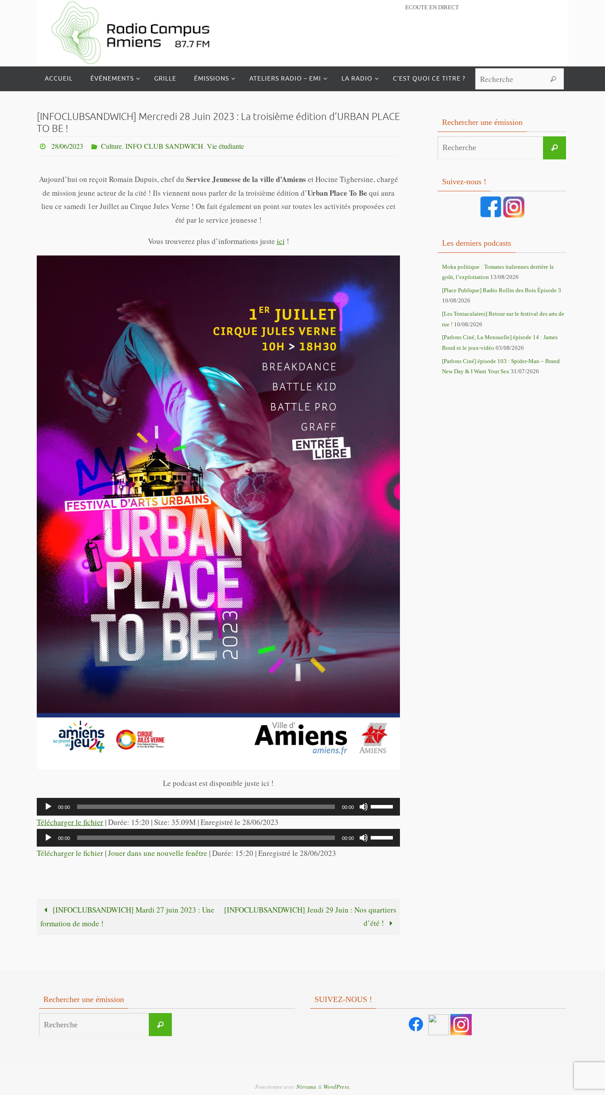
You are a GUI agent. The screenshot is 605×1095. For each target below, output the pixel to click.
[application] (218, 807)
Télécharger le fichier (70, 822)
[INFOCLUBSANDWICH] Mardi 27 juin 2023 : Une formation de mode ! (127, 917)
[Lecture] (48, 806)
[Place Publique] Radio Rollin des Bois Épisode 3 (501, 290)
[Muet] (363, 806)
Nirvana (306, 1087)
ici (281, 241)
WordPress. (336, 1087)
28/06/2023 (67, 146)
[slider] (383, 806)
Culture (111, 146)
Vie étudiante (225, 146)
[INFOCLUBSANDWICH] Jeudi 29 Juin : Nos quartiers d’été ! (310, 917)
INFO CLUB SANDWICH (164, 146)
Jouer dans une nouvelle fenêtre (157, 853)
